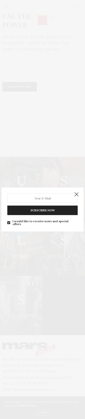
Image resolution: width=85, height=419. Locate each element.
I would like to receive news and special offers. (40, 223)
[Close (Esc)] (76, 194)
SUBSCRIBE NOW (42, 210)
